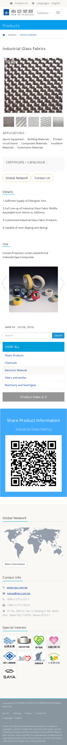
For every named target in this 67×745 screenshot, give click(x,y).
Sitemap (17, 713)
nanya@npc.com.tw (18, 593)
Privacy (28, 713)
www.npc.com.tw (17, 587)
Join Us (6, 713)
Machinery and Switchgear (20, 385)
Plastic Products (14, 355)
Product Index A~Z (33, 397)
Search (58, 335)
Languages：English (48, 3)
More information (15, 564)
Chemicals (11, 362)
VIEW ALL (12, 347)
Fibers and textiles (15, 377)
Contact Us (21, 3)
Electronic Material (28, 34)
